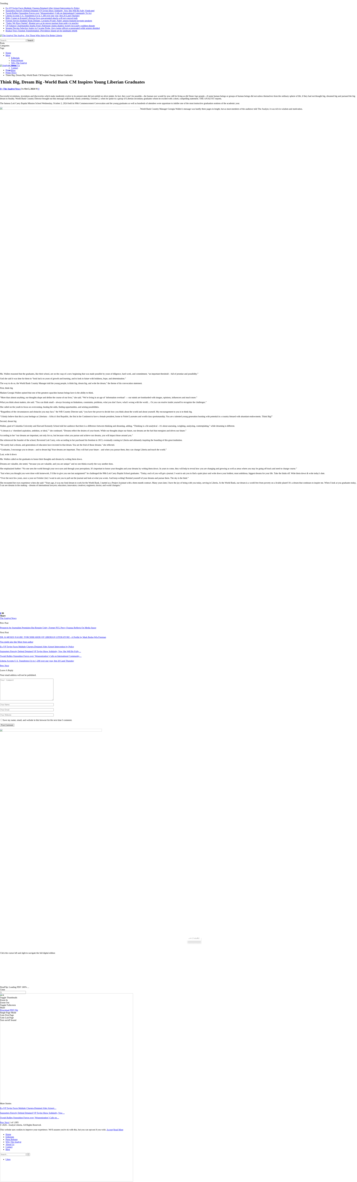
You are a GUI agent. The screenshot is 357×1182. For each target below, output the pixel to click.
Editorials (15, 58)
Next (7, 665)
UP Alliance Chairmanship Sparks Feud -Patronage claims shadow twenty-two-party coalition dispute (50, 26)
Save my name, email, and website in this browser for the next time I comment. (37, 720)
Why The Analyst (19, 63)
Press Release (17, 60)
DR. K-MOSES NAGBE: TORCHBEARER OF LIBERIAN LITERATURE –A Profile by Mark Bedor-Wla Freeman (53, 637)
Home (8, 53)
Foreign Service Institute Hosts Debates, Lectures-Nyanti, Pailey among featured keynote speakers (49, 21)
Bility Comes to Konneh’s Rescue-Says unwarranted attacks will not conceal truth (42, 18)
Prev (2, 665)
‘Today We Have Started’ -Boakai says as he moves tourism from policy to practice (42, 23)
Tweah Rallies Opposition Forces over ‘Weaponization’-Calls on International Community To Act (48, 13)
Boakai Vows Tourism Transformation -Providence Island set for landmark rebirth (41, 31)
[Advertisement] (178, 973)
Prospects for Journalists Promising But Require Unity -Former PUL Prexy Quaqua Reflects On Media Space (48, 628)
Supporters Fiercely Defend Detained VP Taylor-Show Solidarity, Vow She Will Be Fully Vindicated (50, 10)
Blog (13, 70)
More (8, 55)
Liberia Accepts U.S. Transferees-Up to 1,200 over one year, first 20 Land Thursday (43, 15)
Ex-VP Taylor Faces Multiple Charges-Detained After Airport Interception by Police (42, 8)
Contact (14, 68)
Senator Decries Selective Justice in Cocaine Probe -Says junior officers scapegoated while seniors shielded (53, 28)
